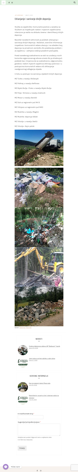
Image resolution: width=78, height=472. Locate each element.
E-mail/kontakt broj (26, 414)
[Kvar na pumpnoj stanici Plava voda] (23, 387)
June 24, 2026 (33, 385)
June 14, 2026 (33, 399)
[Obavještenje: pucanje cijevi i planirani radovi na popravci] (23, 399)
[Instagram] (40, 471)
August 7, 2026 (33, 360)
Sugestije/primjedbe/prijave (29, 422)
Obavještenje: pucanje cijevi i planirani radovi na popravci (44, 397)
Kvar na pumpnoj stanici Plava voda (39, 383)
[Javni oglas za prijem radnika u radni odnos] (23, 362)
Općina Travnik (25, 327)
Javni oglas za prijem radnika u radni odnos (42, 358)
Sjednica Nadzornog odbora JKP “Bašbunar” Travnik (44, 346)
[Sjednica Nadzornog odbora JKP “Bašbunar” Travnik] (23, 350)
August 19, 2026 (33, 348)
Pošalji (22, 448)
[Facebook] (37, 471)
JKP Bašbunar (19, 15)
